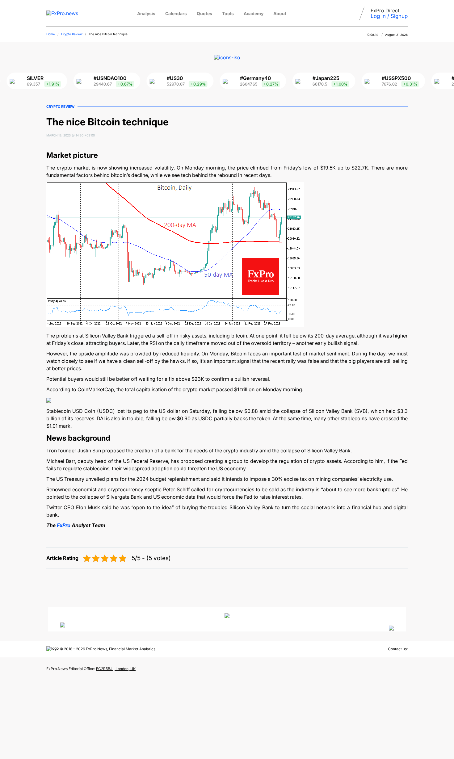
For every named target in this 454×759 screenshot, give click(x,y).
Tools (228, 13)
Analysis (146, 13)
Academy (253, 13)
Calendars (176, 13)
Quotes (204, 13)
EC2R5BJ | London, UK (116, 668)
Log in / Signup (389, 16)
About (279, 13)
